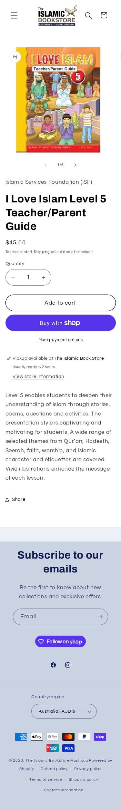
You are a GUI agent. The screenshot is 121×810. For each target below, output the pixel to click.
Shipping (42, 252)
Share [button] (18, 499)
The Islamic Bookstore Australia (56, 760)
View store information (38, 376)
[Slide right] (75, 165)
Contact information (64, 790)
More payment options (60, 339)
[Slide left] (45, 165)
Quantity (15, 263)
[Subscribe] (100, 617)
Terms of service (45, 779)
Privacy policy (88, 769)
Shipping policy (83, 779)
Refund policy (54, 769)
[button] (14, 15)
